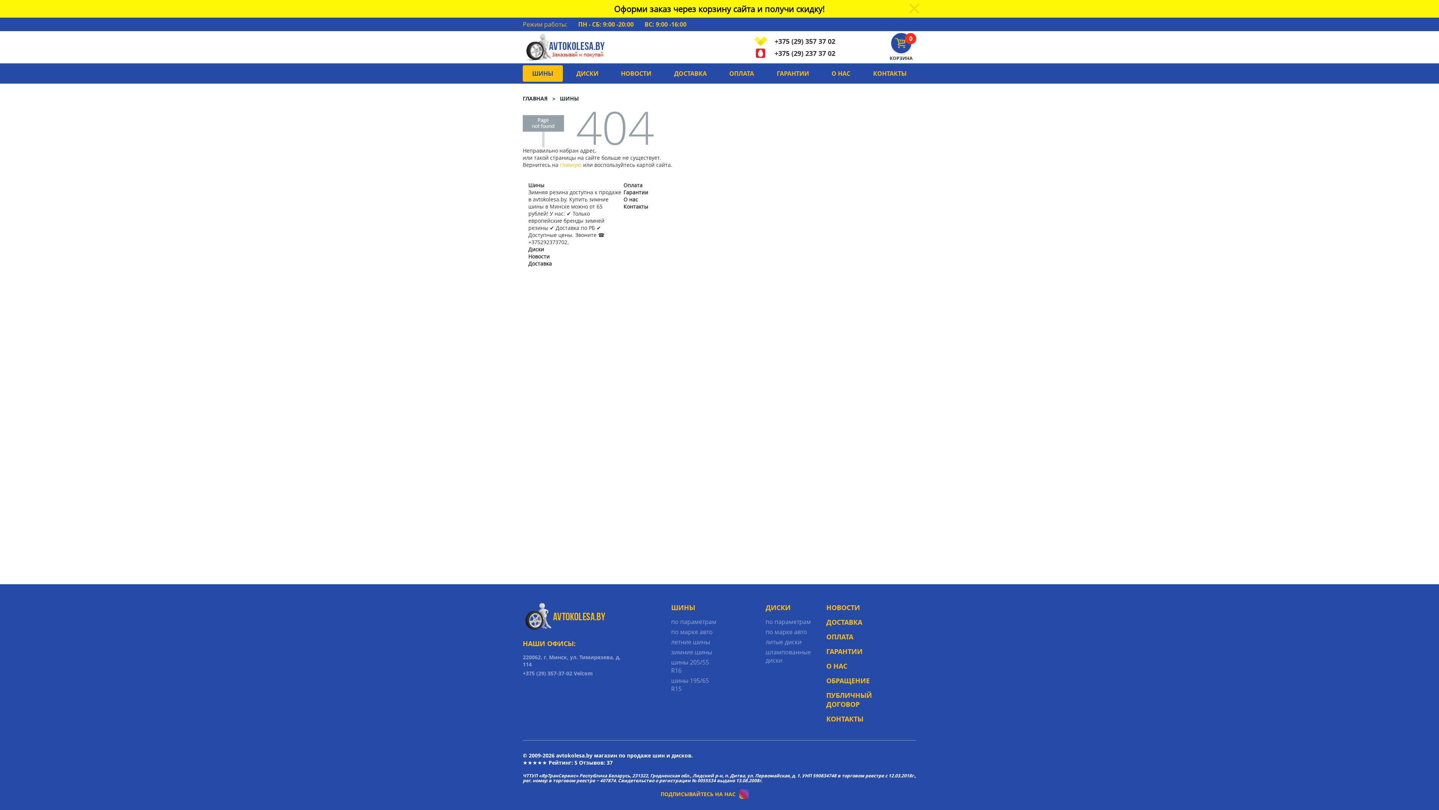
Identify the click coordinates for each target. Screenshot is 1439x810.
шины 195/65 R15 (690, 684)
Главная (535, 98)
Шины (542, 73)
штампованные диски (788, 656)
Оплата (741, 73)
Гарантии (793, 73)
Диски (587, 73)
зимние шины (691, 652)
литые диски (784, 642)
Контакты (890, 73)
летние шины (690, 642)
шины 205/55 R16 (690, 666)
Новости (636, 73)
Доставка (690, 73)
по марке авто (692, 632)
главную (571, 164)
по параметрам (694, 622)
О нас (841, 73)
